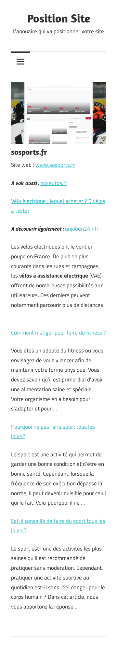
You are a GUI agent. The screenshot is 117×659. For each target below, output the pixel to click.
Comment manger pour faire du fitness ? (58, 332)
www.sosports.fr (55, 165)
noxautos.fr (53, 183)
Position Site (58, 18)
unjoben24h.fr (81, 228)
